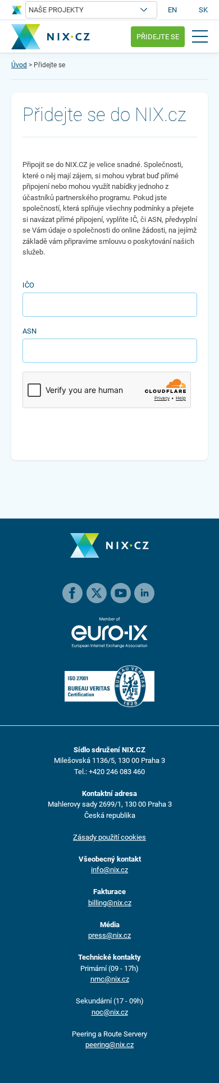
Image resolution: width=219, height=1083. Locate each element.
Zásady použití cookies (109, 837)
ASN (29, 331)
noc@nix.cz (110, 1012)
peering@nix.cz (109, 1044)
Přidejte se (157, 37)
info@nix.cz (109, 870)
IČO (28, 285)
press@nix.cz (109, 935)
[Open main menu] (200, 36)
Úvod (19, 65)
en (172, 10)
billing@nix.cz (109, 903)
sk (203, 10)
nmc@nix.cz (109, 979)
